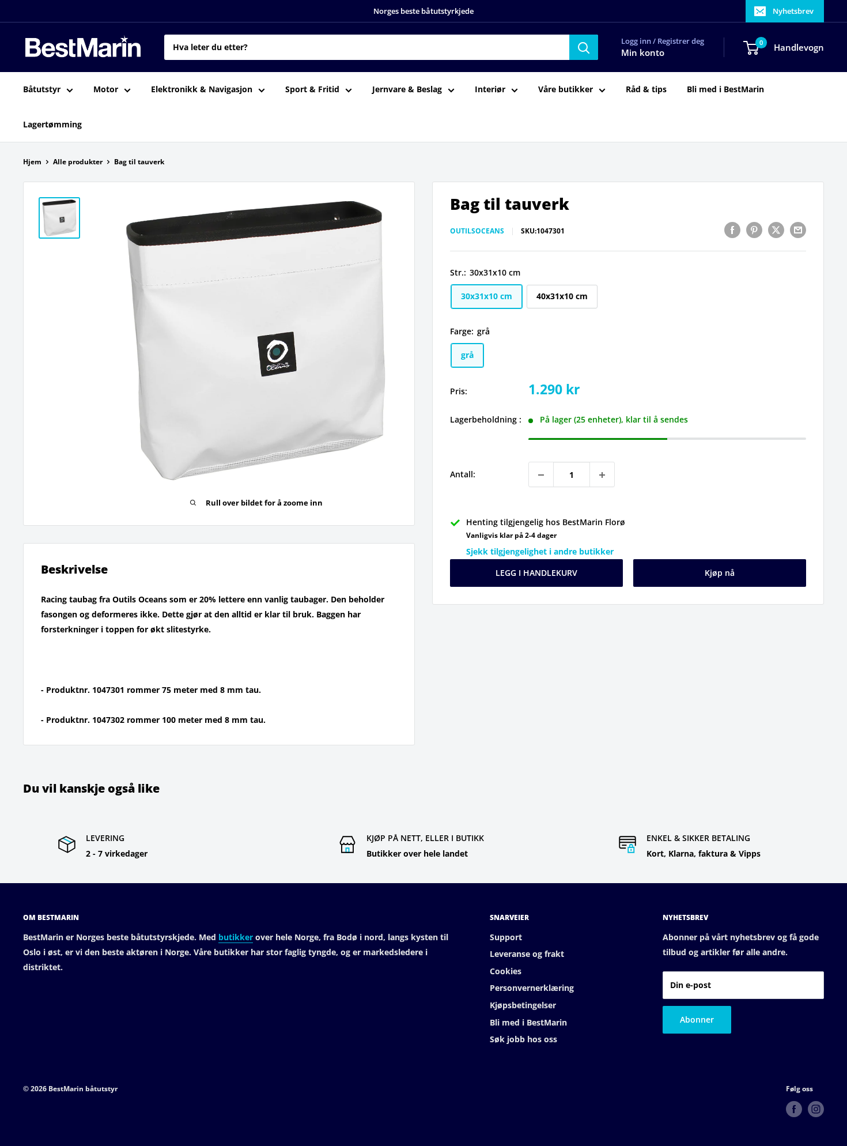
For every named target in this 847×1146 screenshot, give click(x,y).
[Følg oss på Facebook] (794, 1109)
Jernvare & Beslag (407, 89)
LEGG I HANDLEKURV (536, 573)
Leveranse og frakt (527, 953)
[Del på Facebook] (732, 230)
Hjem (32, 162)
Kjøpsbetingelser (523, 1005)
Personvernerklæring (532, 987)
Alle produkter (78, 162)
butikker (235, 937)
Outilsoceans (477, 231)
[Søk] (583, 47)
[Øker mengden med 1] (602, 475)
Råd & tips (646, 89)
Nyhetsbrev (793, 11)
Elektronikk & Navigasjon (201, 89)
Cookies (505, 971)
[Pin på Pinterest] (754, 230)
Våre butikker (565, 89)
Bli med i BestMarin (725, 89)
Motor (105, 89)
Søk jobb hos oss (523, 1039)
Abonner (697, 1019)
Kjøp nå (720, 573)
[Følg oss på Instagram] (816, 1109)
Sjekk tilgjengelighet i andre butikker (540, 551)
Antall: (462, 474)
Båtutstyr (41, 89)
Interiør (490, 89)
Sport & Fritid (312, 89)
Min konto (642, 53)
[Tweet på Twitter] (776, 230)
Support (506, 937)
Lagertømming (52, 124)
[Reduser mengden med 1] (541, 475)
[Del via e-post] (798, 230)
